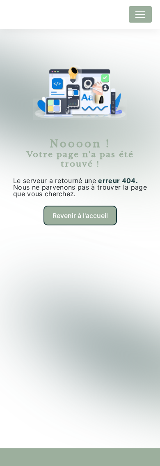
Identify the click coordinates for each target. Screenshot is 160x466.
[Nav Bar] (140, 14)
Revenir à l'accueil (80, 215)
